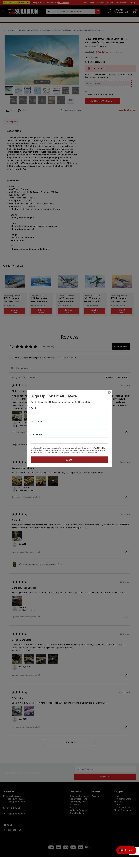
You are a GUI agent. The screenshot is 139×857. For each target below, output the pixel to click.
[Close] (109, 392)
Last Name (36, 435)
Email (33, 408)
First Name (36, 421)
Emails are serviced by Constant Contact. (83, 452)
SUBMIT (69, 459)
